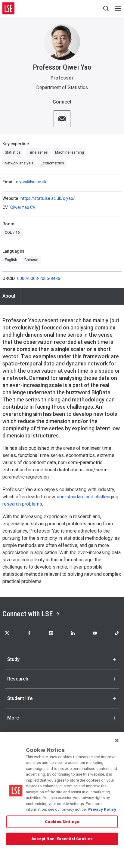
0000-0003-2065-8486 (38, 278)
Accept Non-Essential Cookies (62, 838)
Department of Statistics (62, 87)
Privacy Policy (102, 809)
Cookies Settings (62, 821)
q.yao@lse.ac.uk (31, 182)
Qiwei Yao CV (23, 207)
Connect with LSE (27, 614)
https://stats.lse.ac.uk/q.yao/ (47, 198)
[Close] (116, 740)
